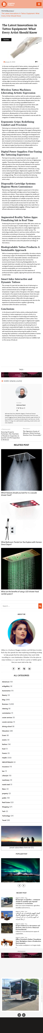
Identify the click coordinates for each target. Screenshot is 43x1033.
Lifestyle (5, 776)
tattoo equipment (22, 68)
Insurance (5, 767)
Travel (4, 820)
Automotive (6, 691)
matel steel (6, 784)
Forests (4, 753)
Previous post (5, 429)
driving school (7, 726)
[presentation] (19, 885)
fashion (4, 744)
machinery (5, 780)
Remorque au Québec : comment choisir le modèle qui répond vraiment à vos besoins (28, 901)
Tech (3, 811)
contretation (6, 713)
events (4, 740)
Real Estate (6, 802)
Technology (6, 816)
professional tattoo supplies (15, 207)
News (4, 789)
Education (5, 731)
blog (3, 700)
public (4, 798)
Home (4, 11)
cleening (5, 709)
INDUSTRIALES (7, 762)
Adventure (5, 682)
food (3, 749)
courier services (7, 722)
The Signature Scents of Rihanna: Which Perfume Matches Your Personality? (32, 433)
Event (4, 735)
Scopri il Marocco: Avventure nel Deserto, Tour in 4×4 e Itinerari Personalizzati (28, 927)
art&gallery (6, 686)
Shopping (5, 807)
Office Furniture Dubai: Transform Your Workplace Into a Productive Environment (28, 941)
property (5, 793)
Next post (26, 428)
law (3, 771)
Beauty (4, 695)
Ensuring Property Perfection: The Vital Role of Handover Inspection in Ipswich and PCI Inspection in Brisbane (10, 436)
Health (4, 758)
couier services (7, 717)
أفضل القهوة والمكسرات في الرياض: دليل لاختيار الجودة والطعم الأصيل (28, 914)
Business (10, 11)
